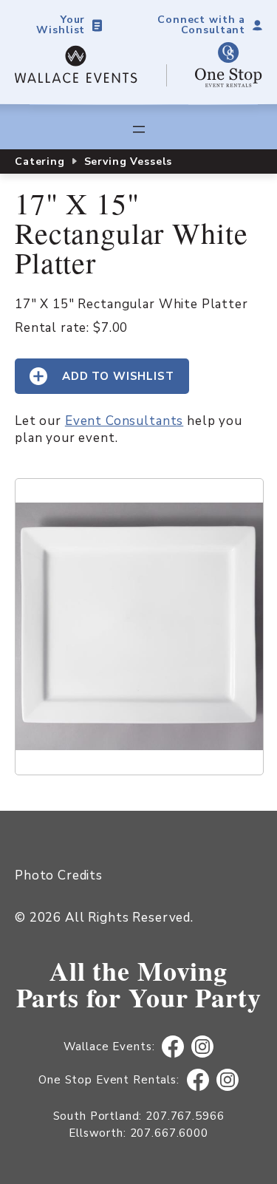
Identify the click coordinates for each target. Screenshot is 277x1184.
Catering (40, 161)
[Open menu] (139, 129)
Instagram (202, 1047)
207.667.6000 (169, 1133)
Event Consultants (124, 420)
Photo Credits (59, 875)
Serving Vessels (128, 161)
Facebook (173, 1047)
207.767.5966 (185, 1116)
